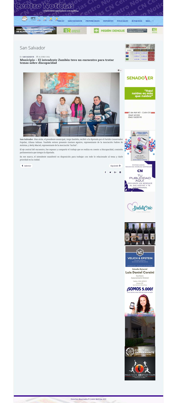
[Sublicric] (140, 207)
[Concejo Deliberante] (140, 351)
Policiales (122, 21)
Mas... (149, 21)
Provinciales (93, 21)
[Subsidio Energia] (50, 30)
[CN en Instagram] (140, 301)
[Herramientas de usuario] (119, 70)
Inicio (61, 21)
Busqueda (137, 21)
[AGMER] (140, 145)
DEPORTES (108, 21)
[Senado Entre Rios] (140, 84)
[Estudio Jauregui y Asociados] (140, 115)
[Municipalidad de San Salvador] (140, 331)
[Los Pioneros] (140, 233)
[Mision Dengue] (126, 30)
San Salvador (75, 21)
